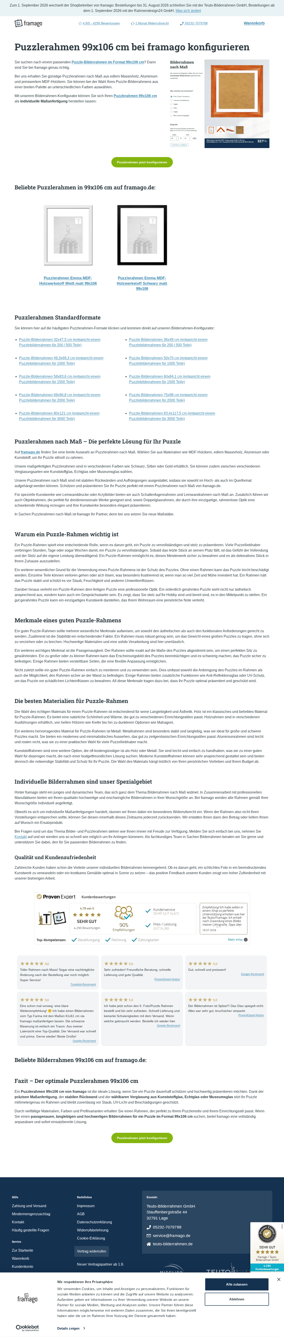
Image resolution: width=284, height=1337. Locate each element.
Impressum (86, 1206)
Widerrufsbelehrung (92, 1230)
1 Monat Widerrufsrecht (152, 23)
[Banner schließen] (278, 1279)
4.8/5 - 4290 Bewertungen (101, 23)
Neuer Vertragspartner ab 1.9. (100, 1264)
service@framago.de (172, 1235)
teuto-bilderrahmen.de (173, 1244)
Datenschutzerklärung (94, 1222)
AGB (81, 1214)
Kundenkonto (22, 1266)
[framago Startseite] (28, 23)
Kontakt (21, 837)
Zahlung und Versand (29, 1206)
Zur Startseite (22, 1250)
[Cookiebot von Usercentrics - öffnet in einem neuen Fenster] (27, 1328)
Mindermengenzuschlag (31, 1214)
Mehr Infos (235, 940)
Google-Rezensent (252, 974)
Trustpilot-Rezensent (83, 984)
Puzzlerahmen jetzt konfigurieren (142, 162)
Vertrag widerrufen (91, 1251)
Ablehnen (236, 1299)
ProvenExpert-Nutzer (167, 979)
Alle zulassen (236, 1284)
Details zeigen (68, 1328)
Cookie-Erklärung (91, 1238)
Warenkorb (256, 22)
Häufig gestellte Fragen (30, 1230)
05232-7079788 (196, 23)
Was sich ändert (188, 11)
